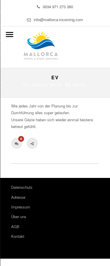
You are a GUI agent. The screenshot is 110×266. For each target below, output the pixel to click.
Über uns (18, 216)
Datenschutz (22, 187)
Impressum (20, 207)
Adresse (18, 197)
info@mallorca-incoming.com (58, 19)
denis (79, 84)
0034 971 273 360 (58, 6)
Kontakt (17, 236)
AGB (15, 226)
